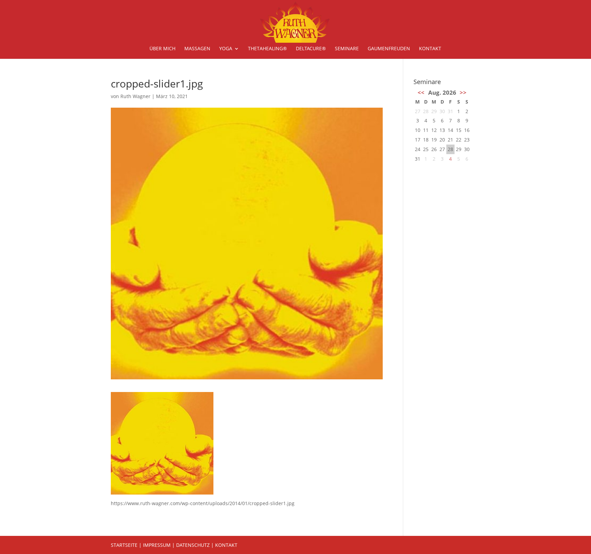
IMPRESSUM (157, 545)
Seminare (347, 49)
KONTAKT (226, 545)
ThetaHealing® (267, 49)
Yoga (225, 49)
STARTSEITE (124, 545)
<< (421, 92)
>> (463, 92)
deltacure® (311, 49)
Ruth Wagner (135, 96)
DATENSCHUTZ (193, 545)
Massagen (197, 49)
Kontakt (430, 49)
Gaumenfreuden (389, 49)
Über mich (162, 49)
